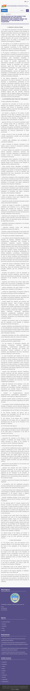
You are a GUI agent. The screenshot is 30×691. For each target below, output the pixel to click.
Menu (5, 10)
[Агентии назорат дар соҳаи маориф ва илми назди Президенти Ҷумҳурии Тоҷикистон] (15, 5)
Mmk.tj (3, 668)
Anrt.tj (3, 672)
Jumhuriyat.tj (4, 679)
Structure (4, 624)
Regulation (4, 626)
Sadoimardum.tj (5, 681)
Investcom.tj (4, 675)
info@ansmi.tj (6, 606)
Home (2, 14)
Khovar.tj (4, 677)
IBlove (17, 689)
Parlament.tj (4, 664)
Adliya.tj (3, 666)
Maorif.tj (3, 670)
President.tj (4, 662)
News (3, 628)
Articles (3, 630)
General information (6, 621)
